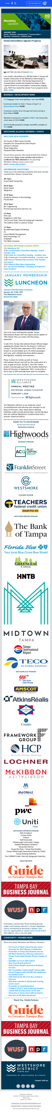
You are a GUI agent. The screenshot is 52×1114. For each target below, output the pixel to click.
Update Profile (15, 1106)
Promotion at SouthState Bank (21, 986)
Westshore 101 (13, 248)
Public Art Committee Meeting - (21, 255)
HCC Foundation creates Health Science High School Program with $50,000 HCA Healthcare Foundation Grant (27, 972)
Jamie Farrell (35, 931)
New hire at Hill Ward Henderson (22, 995)
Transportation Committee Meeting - (23, 251)
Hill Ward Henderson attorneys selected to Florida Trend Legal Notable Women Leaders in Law (28, 956)
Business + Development (19, 34)
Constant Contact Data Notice (31, 1106)
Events (6, 34)
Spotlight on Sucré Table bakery (22, 961)
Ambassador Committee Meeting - (22, 257)
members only (40, 255)
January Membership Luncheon (18, 290)
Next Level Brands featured (20, 963)
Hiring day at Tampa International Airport (26, 993)
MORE (11, 90)
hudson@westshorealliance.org (28, 1108)
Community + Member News (21, 36)
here (31, 72)
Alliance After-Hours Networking (21, 264)
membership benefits (17, 164)
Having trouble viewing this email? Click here (14, 11)
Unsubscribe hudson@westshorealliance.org (26, 1103)
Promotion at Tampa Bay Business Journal (26, 952)
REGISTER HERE (11, 297)
